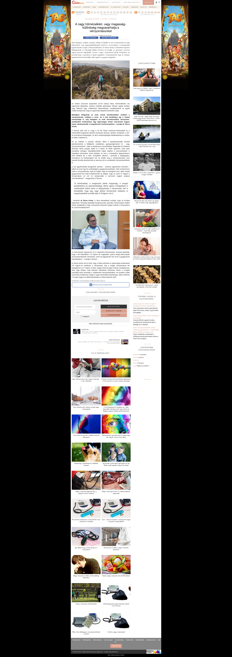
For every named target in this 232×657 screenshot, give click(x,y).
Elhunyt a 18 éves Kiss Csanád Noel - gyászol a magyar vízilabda (146, 174)
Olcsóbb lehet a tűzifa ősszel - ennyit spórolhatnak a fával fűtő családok (147, 286)
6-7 (152, 12)
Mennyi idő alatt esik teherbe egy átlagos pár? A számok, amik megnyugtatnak (147, 202)
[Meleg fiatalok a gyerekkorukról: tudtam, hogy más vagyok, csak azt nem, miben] (116, 424)
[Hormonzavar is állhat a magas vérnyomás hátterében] (116, 536)
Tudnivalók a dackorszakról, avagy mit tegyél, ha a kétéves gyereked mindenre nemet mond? (146, 258)
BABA (94, 7)
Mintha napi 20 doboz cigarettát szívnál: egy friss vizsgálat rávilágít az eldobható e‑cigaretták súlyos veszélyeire (103, 332)
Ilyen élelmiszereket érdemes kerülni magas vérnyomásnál (86, 408)
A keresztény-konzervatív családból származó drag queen (86, 436)
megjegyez (86, 316)
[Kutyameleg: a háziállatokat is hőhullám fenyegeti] (86, 452)
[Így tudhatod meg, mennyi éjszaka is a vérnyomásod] (86, 536)
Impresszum (76, 640)
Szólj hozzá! (90, 37)
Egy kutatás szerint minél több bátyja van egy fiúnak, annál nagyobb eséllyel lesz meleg (116, 464)
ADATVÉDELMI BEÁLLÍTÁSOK (116, 655)
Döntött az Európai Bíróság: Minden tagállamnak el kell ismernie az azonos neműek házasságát (116, 380)
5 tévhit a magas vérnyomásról (116, 632)
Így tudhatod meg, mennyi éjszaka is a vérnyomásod (86, 549)
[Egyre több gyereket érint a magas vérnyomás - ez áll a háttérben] (86, 367)
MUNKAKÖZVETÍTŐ (102, 2)
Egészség (113, 19)
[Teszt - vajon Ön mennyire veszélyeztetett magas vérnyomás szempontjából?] (116, 508)
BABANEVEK (152, 7)
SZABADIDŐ (134, 7)
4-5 (149, 12)
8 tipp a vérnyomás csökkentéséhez (86, 604)
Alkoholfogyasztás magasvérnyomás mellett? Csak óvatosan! (116, 605)
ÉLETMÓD (126, 7)
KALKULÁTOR (116, 2)
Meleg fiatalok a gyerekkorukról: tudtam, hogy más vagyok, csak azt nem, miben (116, 436)
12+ (159, 12)
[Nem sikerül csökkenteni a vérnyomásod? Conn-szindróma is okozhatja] (86, 508)
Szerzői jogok (108, 640)
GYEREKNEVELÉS (103, 7)
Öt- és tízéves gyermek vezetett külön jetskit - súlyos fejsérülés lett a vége (146, 145)
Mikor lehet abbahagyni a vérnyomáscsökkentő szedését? (86, 633)
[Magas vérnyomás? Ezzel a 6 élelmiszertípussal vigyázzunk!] (116, 480)
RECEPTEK (143, 7)
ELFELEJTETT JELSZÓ (114, 311)
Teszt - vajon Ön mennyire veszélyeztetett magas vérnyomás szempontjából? (116, 520)
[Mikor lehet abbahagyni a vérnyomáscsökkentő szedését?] (86, 620)
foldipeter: (140, 354)
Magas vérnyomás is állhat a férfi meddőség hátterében (86, 577)
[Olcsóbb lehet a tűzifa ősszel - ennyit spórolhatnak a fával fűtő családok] (146, 274)
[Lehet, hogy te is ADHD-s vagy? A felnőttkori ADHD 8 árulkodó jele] (146, 78)
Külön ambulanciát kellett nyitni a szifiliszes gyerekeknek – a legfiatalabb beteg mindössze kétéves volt (146, 330)
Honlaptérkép (119, 640)
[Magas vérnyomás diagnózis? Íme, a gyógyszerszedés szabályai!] (86, 480)
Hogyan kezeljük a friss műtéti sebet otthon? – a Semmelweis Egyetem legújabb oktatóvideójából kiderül (99, 342)
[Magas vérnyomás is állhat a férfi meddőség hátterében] (86, 564)
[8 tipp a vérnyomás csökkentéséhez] (86, 592)
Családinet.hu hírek (92, 19)
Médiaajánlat (87, 640)
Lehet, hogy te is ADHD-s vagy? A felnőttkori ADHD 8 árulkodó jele (146, 89)
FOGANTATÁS (76, 7)
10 (124, 12)
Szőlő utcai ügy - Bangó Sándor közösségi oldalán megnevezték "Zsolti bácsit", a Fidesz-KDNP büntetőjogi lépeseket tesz (146, 118)
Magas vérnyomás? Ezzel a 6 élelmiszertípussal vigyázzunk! (116, 492)
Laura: (141, 366)
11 (127, 12)
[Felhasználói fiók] (156, 1)
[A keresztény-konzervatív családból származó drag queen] (86, 424)
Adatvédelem (97, 640)
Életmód (104, 19)
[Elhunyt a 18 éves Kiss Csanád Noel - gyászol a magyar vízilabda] (146, 162)
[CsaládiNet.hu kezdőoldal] (78, 2)
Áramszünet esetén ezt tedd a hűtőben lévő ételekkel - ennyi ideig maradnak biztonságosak (146, 231)
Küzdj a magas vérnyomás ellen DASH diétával (116, 576)
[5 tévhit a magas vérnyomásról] (116, 620)
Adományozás (151, 640)
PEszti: (135, 360)
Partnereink (129, 640)
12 (130, 12)
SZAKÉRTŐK (89, 2)
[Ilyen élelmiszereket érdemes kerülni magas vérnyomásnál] (86, 395)
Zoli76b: (138, 357)
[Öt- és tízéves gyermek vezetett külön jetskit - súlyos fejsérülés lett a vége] (146, 134)
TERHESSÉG (86, 7)
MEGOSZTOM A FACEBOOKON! (102, 285)
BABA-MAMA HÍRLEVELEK (131, 2)
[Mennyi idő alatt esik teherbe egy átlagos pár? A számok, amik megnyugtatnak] (146, 190)
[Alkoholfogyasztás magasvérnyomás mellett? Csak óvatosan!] (116, 592)
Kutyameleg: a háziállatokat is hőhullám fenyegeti (86, 464)
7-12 (155, 12)
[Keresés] (159, 1)
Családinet (94, 35)
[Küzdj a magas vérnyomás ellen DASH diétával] (116, 564)
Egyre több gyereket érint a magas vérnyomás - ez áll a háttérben (86, 380)
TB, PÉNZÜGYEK (116, 7)
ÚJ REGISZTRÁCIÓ (113, 315)
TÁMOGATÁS (148, 2)
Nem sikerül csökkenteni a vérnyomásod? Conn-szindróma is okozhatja (86, 520)
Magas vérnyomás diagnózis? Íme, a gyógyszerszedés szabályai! (86, 492)
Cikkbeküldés (139, 640)
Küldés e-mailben (109, 37)
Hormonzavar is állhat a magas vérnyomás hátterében (116, 549)
